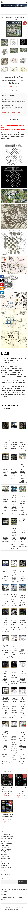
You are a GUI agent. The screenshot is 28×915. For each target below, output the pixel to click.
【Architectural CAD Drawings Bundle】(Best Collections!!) (6, 445)
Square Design (4, 865)
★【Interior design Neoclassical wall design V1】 (22, 651)
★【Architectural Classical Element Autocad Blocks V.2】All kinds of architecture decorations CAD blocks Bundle (23, 707)
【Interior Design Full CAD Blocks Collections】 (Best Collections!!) (22, 445)
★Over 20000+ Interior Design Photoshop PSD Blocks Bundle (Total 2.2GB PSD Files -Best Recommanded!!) (23, 473)
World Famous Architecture (7, 871)
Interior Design (4, 852)
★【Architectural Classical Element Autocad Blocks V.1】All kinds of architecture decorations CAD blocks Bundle (14, 707)
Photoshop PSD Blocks (7, 840)
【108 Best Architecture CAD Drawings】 (14, 445)
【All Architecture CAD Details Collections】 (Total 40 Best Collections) (14, 473)
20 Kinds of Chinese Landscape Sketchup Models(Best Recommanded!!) (6, 538)
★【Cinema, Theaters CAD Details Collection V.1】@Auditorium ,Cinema (14, 651)
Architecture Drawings (6, 843)
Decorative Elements (6, 847)
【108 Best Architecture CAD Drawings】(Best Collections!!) (7, 816)
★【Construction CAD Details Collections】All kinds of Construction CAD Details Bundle (23, 677)
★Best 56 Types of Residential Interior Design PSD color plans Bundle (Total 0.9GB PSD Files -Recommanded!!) (23, 538)
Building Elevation (5, 851)
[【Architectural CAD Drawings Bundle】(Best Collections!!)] (7, 780)
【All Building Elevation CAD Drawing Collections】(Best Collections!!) (5, 625)
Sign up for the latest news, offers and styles (12, 878)
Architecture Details (6, 849)
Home (3, 17)
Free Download (4, 869)
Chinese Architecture (6, 867)
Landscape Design (5, 858)
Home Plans (4, 854)
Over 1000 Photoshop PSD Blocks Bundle (5, 471)
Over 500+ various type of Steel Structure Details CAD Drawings (5, 575)
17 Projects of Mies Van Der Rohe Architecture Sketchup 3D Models (23, 599)
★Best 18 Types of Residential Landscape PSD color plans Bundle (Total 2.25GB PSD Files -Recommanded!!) (6, 505)
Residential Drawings (6, 860)
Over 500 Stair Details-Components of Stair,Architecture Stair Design (15, 677)
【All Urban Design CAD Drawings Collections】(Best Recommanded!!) (23, 625)
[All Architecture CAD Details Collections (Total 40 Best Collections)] (21, 780)
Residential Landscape (6, 861)
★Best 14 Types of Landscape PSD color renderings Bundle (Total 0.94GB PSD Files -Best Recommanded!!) (23, 505)
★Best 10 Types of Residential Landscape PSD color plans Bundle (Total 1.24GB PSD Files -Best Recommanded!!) (15, 538)
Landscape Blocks (5, 856)
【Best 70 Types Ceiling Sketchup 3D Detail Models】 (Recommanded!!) (15, 575)
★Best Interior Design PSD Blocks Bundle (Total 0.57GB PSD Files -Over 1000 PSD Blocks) (14, 505)
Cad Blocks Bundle (5, 834)
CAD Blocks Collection (6, 838)
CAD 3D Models (5, 842)
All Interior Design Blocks (7, 836)
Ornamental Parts (5, 845)
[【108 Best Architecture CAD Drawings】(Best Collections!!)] (14, 425)
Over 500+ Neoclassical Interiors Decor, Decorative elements (22, 575)
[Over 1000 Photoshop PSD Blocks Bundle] (5, 456)
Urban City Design (5, 863)
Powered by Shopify (19, 909)
